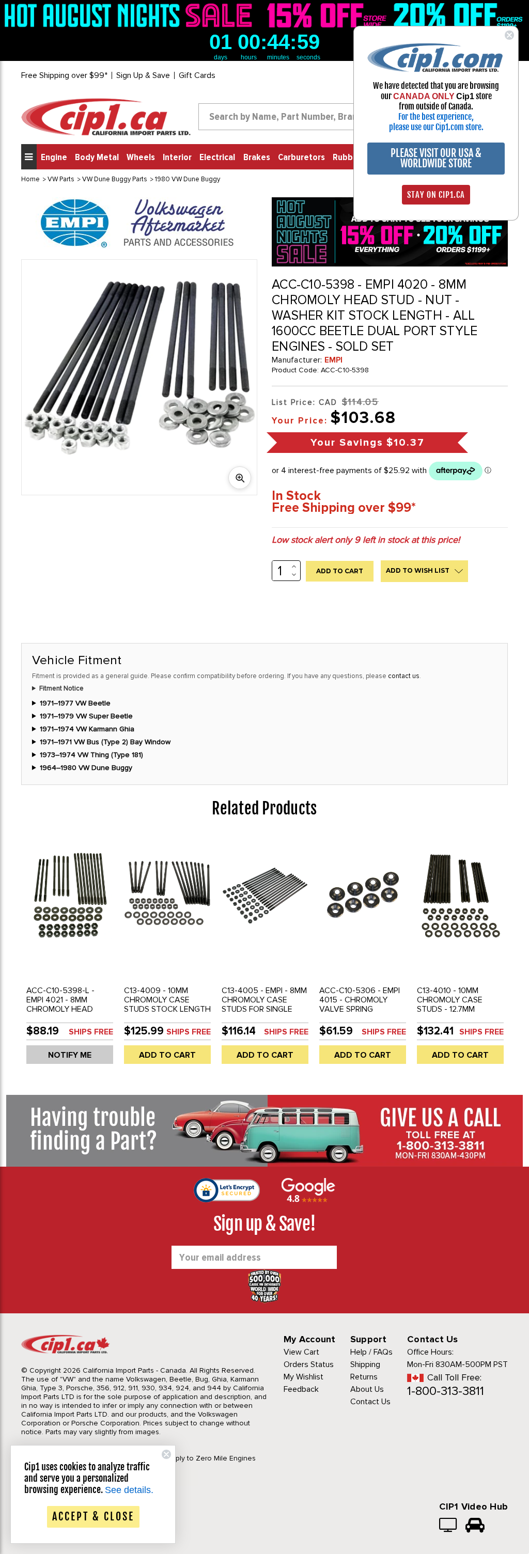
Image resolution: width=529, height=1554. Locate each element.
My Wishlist (303, 1377)
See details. (129, 1490)
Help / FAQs (371, 1352)
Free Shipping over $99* (64, 75)
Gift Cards (197, 75)
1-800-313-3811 (445, 1391)
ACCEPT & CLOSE (93, 1516)
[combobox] (292, 116)
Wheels (141, 157)
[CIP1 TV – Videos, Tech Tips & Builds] (448, 1526)
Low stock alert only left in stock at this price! (366, 539)
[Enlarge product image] (239, 477)
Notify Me (69, 1055)
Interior (177, 157)
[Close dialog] (509, 35)
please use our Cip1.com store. (436, 127)
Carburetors (301, 157)
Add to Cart (167, 1055)
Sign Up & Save (143, 75)
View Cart (301, 1352)
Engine (54, 157)
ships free (91, 1032)
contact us (403, 676)
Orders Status (309, 1364)
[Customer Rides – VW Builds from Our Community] (475, 1526)
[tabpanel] (70, 954)
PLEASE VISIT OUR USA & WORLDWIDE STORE (436, 158)
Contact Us (370, 1401)
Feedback (301, 1389)
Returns (364, 1377)
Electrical (217, 157)
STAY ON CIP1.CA (436, 195)
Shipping (365, 1364)
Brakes (256, 157)
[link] (130, 15)
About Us (367, 1389)
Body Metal (97, 157)
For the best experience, (436, 117)
